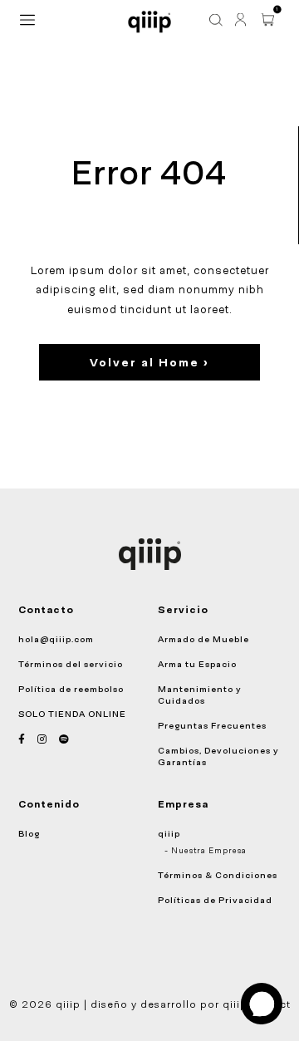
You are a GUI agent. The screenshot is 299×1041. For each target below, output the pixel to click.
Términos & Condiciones (217, 875)
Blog (29, 833)
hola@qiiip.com (56, 639)
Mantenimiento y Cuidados (200, 694)
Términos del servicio (70, 664)
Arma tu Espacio (197, 664)
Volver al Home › (149, 362)
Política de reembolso (71, 689)
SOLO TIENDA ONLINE (72, 713)
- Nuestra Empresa (205, 851)
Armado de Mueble (203, 639)
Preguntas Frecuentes (212, 725)
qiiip (169, 833)
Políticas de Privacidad (215, 900)
